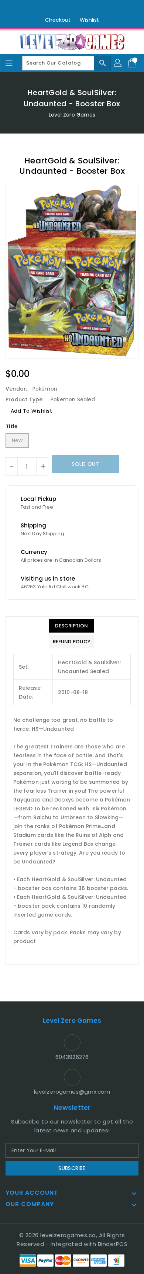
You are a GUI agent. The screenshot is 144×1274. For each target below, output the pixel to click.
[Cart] (133, 63)
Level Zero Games (72, 114)
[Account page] (118, 63)
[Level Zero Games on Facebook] (58, 8)
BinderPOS (113, 1244)
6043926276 (72, 1057)
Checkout (58, 20)
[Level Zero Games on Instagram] (72, 8)
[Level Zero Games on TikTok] (86, 8)
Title (12, 426)
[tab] (71, 626)
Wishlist (89, 20)
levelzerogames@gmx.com (72, 1091)
